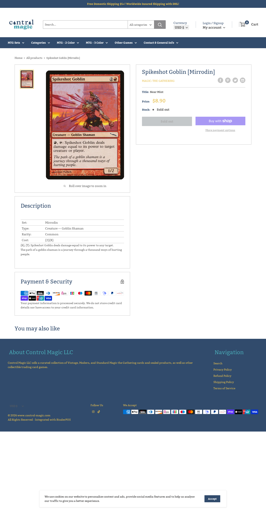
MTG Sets (14, 42)
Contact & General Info (159, 42)
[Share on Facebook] (220, 80)
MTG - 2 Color (66, 42)
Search (217, 363)
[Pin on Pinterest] (228, 80)
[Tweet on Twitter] (235, 80)
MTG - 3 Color (95, 42)
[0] (242, 24)
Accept (212, 499)
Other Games (124, 42)
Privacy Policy (222, 369)
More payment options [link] (220, 130)
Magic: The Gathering (158, 81)
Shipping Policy (223, 382)
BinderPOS (63, 419)
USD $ (14, 406)
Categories (38, 42)
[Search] (160, 24)
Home (18, 58)
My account (212, 27)
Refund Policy (222, 376)
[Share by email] (242, 80)
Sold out (167, 121)
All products (34, 58)
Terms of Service (224, 388)
